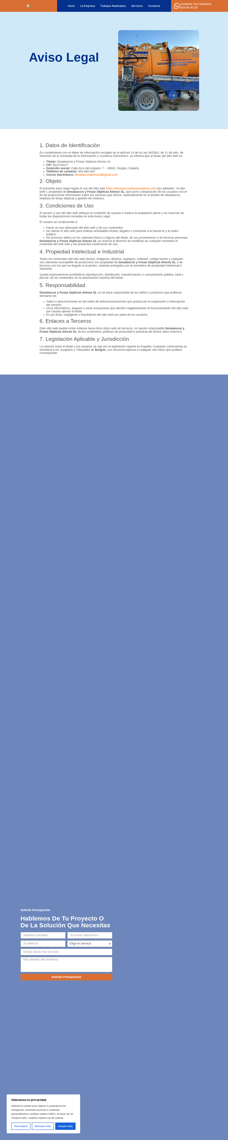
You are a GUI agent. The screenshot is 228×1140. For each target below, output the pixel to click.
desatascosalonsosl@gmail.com (96, 174)
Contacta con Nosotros (195, 4)
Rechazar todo (43, 1126)
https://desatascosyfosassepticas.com (131, 188)
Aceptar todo (65, 1126)
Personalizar (21, 1126)
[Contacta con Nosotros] (177, 6)
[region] (43, 1113)
